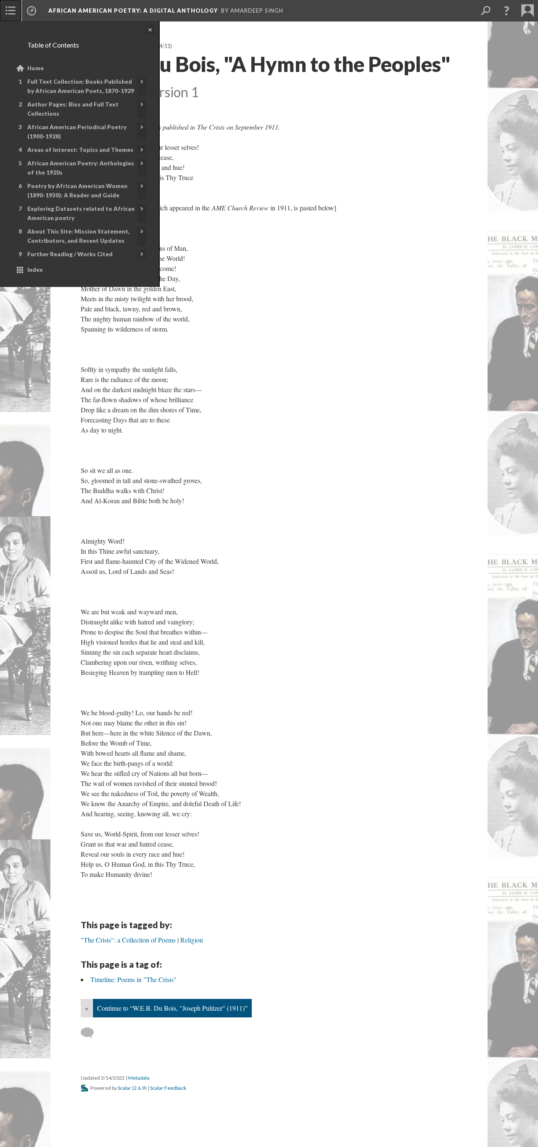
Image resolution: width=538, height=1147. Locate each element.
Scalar (124, 1088)
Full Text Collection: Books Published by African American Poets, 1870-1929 (80, 86)
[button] (506, 10)
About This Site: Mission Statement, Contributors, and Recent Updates (78, 236)
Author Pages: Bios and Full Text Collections (73, 109)
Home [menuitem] (35, 68)
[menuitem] (10, 10)
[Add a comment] (91, 1033)
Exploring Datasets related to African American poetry (80, 213)
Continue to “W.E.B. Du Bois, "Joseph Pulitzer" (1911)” (172, 1008)
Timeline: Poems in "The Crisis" (133, 979)
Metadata (139, 1078)
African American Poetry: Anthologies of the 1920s (80, 168)
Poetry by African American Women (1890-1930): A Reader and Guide (77, 191)
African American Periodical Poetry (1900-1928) (77, 132)
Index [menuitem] (35, 269)
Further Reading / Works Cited (70, 254)
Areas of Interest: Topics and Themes (80, 149)
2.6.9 (139, 1088)
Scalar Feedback (168, 1088)
